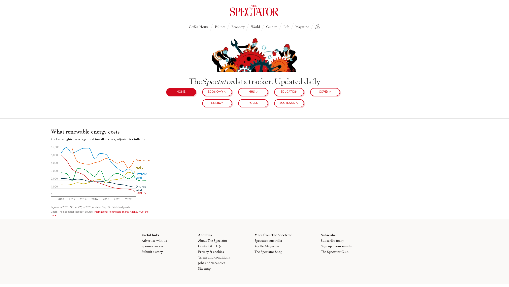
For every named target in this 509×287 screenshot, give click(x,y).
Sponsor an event (154, 246)
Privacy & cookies (211, 251)
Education (289, 91)
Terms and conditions (214, 257)
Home (181, 91)
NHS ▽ (253, 91)
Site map (204, 268)
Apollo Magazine (266, 246)
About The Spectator (212, 240)
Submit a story (152, 251)
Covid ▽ (325, 91)
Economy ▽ (217, 91)
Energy (217, 103)
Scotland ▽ (289, 103)
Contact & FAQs (209, 246)
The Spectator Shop (268, 251)
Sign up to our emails (336, 246)
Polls (253, 103)
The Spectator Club (335, 251)
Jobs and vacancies (211, 262)
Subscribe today (332, 240)
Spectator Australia (268, 240)
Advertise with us (154, 240)
